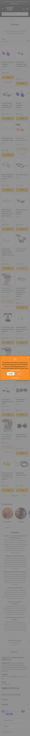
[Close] (28, 357)
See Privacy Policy (15, 370)
